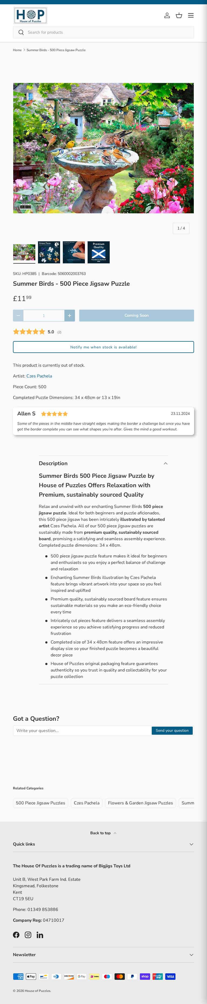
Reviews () (37, 332)
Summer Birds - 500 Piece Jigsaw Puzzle (56, 50)
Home (17, 50)
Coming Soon (137, 315)
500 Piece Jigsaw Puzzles (40, 803)
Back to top (101, 833)
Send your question (172, 730)
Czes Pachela (39, 376)
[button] (103, 347)
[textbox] (83, 730)
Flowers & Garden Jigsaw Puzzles (140, 803)
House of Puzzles (37, 991)
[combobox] (103, 32)
